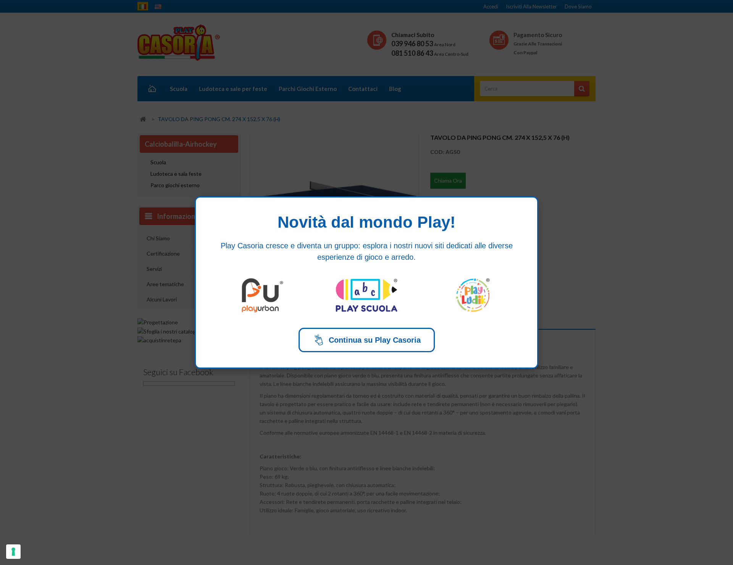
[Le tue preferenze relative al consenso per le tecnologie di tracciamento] (13, 551)
